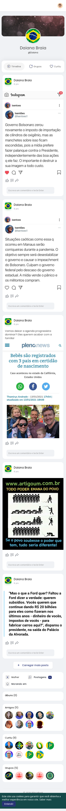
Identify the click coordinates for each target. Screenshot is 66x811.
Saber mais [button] (45, 799)
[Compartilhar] (17, 180)
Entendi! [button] (8, 803)
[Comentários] (12, 180)
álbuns (9, 695)
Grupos (9, 768)
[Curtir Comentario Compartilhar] (11, 180)
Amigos (9, 707)
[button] (60, 5)
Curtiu (8, 737)
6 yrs (16, 84)
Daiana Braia (33, 48)
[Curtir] (7, 180)
